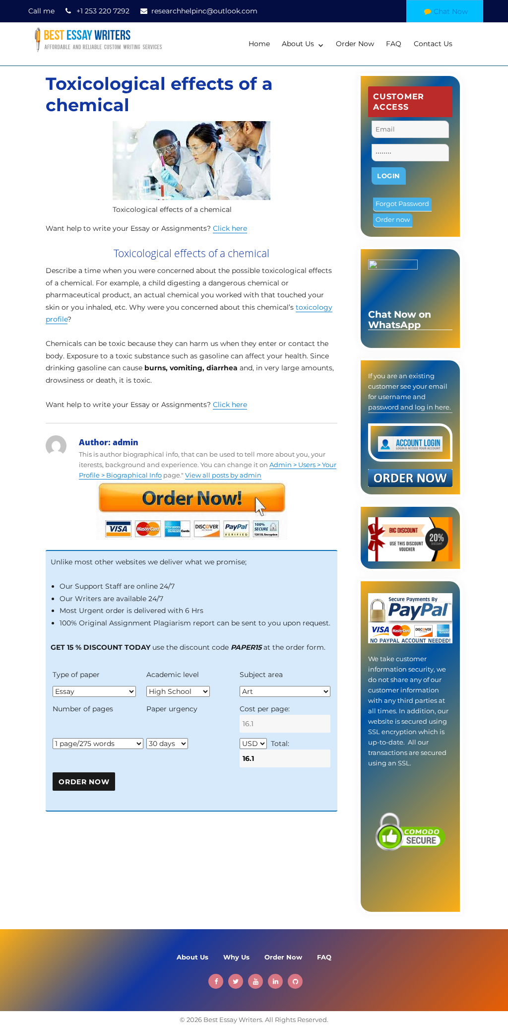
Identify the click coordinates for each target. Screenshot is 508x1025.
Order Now (355, 43)
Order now (393, 219)
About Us (298, 43)
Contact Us (433, 43)
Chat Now (451, 11)
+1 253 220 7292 (102, 10)
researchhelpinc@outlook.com (204, 10)
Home (259, 43)
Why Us (236, 957)
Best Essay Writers (232, 1020)
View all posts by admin (223, 475)
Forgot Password (402, 203)
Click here (230, 228)
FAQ (393, 43)
